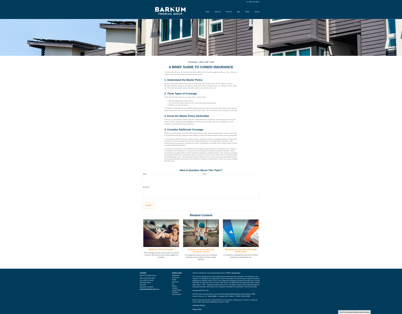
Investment (175, 277)
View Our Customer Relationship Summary (354, 312)
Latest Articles (176, 290)
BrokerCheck (236, 273)
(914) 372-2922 (254, 2)
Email (204, 174)
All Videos (175, 292)
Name (145, 174)
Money (174, 286)
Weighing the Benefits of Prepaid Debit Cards (241, 250)
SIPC (215, 296)
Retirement (175, 275)
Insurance (175, 282)
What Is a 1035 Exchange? (161, 249)
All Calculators (176, 294)
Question (146, 187)
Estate (174, 279)
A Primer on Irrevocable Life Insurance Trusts (201, 250)
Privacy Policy (197, 309)
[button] (218, 11)
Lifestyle (174, 288)
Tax (173, 284)
